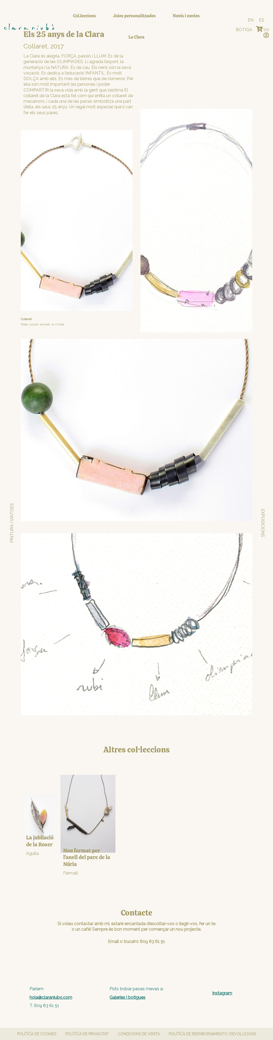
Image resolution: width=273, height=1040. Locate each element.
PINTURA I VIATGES (11, 523)
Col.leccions (84, 16)
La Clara (136, 37)
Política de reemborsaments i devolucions (212, 1034)
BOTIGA (244, 29)
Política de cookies (36, 1034)
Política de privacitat (87, 1034)
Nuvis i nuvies (186, 16)
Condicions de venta (139, 1034)
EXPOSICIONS (262, 523)
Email (113, 941)
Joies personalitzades (134, 16)
